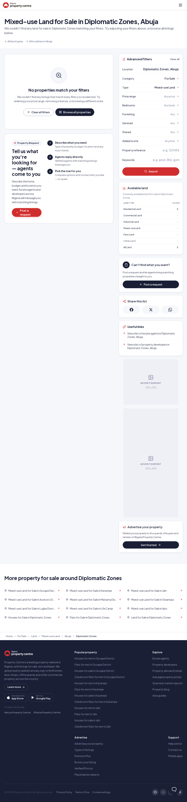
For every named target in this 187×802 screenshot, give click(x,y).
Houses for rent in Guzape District (95, 658)
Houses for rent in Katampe (91, 683)
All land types (15, 41)
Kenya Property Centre (17, 712)
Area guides (159, 695)
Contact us (175, 749)
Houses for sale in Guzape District (94, 670)
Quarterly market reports (167, 683)
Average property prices (166, 677)
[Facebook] (155, 792)
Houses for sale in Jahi (87, 720)
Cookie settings (101, 792)
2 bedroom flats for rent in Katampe (96, 701)
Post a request (25, 212)
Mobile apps (175, 756)
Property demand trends (167, 670)
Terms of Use (82, 792)
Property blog (160, 689)
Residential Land (132, 209)
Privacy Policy (64, 792)
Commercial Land (132, 215)
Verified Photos (84, 768)
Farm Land (128, 234)
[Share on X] (151, 310)
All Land (127, 247)
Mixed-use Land (131, 228)
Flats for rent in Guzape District (93, 664)
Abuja (68, 636)
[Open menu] (180, 5)
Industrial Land (131, 221)
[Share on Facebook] (131, 310)
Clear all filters (40, 112)
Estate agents (160, 658)
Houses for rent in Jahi (87, 708)
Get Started (149, 545)
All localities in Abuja (40, 41)
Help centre (175, 743)
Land (34, 636)
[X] (163, 792)
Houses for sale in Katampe (91, 695)
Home (9, 636)
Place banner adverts (87, 774)
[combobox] (159, 69)
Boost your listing (85, 762)
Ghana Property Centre (47, 712)
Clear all (174, 59)
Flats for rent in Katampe (89, 689)
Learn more (14, 686)
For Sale (21, 636)
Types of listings (84, 749)
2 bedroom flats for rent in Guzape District (100, 677)
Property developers (164, 664)
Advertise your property (89, 743)
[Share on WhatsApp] (170, 310)
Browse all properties (77, 112)
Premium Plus (83, 756)
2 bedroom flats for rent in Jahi (93, 726)
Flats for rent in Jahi (86, 714)
